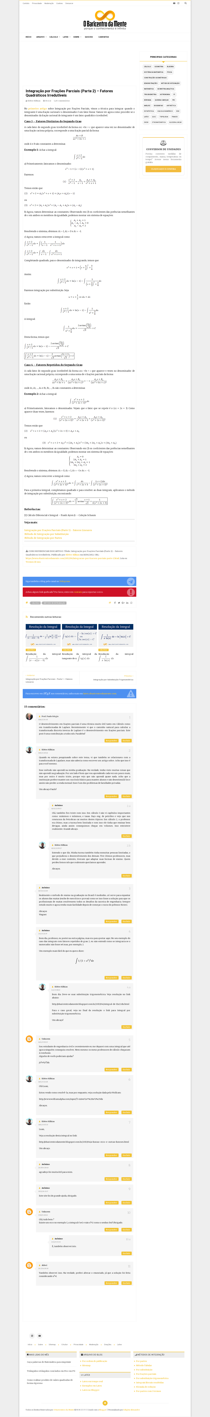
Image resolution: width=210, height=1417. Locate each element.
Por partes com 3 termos (148, 1391)
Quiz (154, 117)
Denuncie (69, 3)
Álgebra (170, 66)
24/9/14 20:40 (43, 1168)
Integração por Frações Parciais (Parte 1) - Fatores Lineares (58, 530)
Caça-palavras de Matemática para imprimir (49, 1362)
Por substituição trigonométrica (152, 1378)
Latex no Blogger (90, 1390)
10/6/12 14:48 (43, 720)
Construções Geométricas (155, 78)
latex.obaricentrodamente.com (99, 693)
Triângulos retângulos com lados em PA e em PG (51, 1371)
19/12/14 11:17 (43, 1191)
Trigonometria (150, 94)
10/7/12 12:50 (43, 891)
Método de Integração (54, 603)
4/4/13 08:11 (55, 990)
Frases (175, 117)
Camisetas (103, 37)
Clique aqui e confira (163, 169)
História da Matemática (153, 72)
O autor (64, 1345)
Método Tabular (144, 1365)
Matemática (149, 89)
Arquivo (40, 37)
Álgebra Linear (175, 122)
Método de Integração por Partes (43, 538)
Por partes (141, 1361)
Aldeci (44, 1265)
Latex (65, 37)
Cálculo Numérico (165, 111)
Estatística (149, 111)
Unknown (46, 1039)
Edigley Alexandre (131, 1410)
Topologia (164, 117)
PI (174, 94)
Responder (111, 741)
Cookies (59, 3)
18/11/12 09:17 (56, 809)
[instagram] (178, 3)
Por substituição (144, 1370)
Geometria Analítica (165, 89)
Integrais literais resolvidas (150, 1382)
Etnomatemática (159, 122)
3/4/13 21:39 (42, 934)
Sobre (76, 37)
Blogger (103, 1410)
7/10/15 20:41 (43, 1215)
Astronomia (165, 94)
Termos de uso (33, 562)
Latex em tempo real (92, 1381)
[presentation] (37, 658)
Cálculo (53, 37)
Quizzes (89, 37)
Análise (147, 105)
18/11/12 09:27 (56, 848)
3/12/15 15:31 (56, 1242)
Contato (26, 3)
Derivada (147, 100)
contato (78, 592)
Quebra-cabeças (162, 100)
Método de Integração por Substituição (46, 534)
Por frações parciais (146, 1374)
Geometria (159, 66)
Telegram (64, 581)
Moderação (49, 3)
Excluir (126, 741)
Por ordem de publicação (94, 1361)
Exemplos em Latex (92, 1386)
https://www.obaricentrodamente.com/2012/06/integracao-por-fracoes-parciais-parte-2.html (72, 558)
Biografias (158, 105)
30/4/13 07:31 (43, 1125)
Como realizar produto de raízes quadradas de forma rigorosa (50, 1381)
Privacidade (37, 3)
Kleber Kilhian (73, 555)
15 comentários (63, 101)
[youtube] (174, 3)
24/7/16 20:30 (43, 1268)
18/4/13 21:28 (43, 1082)
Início (28, 37)
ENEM (146, 122)
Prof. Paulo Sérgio (50, 716)
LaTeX (146, 117)
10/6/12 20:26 (43, 753)
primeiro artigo (37, 108)
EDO (177, 111)
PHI (173, 100)
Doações (108, 1345)
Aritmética (171, 105)
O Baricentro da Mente (64, 1410)
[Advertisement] (79, 64)
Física (169, 72)
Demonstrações (151, 83)
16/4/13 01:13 (43, 1042)
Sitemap (52, 1345)
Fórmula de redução (146, 1387)
